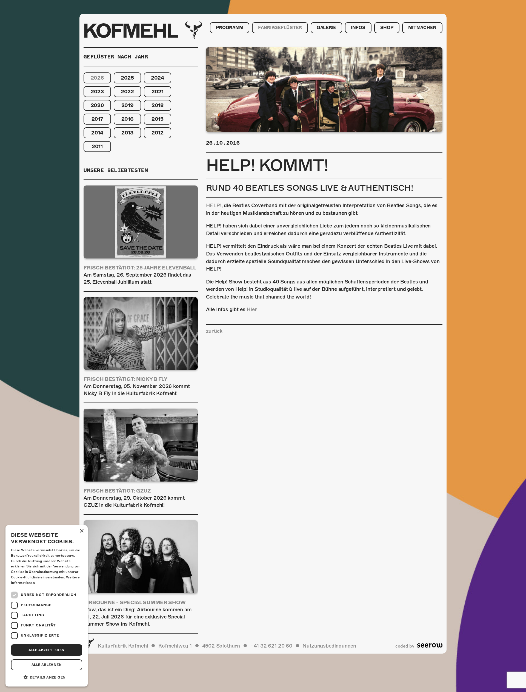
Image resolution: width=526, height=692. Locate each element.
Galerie (326, 27)
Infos (358, 27)
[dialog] (46, 606)
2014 (97, 133)
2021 (157, 91)
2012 (157, 133)
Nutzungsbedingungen (329, 646)
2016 (127, 119)
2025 (127, 78)
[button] (46, 677)
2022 (127, 91)
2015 (157, 119)
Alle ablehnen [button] (47, 665)
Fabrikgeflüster (280, 27)
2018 (157, 105)
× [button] (81, 531)
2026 (97, 78)
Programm (229, 27)
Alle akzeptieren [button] (46, 650)
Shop (386, 27)
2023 (97, 91)
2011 (97, 146)
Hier (252, 309)
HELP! (213, 205)
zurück (214, 331)
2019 (127, 105)
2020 (97, 105)
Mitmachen (422, 27)
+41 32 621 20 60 (271, 646)
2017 (97, 119)
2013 (127, 133)
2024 (157, 78)
